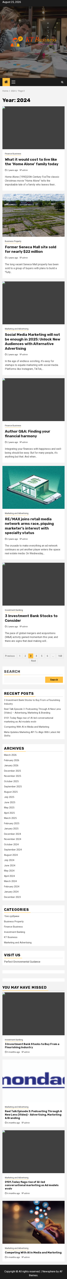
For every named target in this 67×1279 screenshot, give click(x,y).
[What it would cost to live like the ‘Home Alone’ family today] (33, 127)
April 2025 (9, 812)
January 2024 (11, 891)
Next (33, 660)
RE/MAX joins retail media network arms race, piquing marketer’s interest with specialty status (29, 526)
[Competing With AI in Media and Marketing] (33, 1222)
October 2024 (11, 844)
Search (12, 671)
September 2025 (13, 786)
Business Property (13, 241)
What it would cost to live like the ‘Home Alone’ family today (31, 161)
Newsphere (48, 1271)
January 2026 (11, 765)
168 (60, 656)
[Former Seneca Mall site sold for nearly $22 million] (33, 215)
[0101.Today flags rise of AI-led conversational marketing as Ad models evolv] (33, 1151)
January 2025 (11, 828)
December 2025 (12, 770)
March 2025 (10, 818)
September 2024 (13, 849)
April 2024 (9, 876)
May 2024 (9, 870)
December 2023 (12, 897)
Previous (10, 656)
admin (25, 170)
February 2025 (11, 823)
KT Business (10, 937)
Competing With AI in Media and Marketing (26, 726)
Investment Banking (14, 610)
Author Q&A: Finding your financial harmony (27, 433)
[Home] (6, 82)
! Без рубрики (11, 916)
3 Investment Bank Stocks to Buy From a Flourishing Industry (32, 1046)
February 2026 (11, 760)
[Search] (62, 82)
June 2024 (9, 865)
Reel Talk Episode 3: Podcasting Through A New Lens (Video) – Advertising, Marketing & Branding (33, 1115)
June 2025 (9, 802)
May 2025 (9, 807)
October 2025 (11, 781)
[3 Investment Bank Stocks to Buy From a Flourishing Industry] (33, 1013)
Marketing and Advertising (16, 329)
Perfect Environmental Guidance (22, 961)
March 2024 (10, 881)
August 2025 (11, 791)
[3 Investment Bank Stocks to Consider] (33, 584)
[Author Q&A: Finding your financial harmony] (33, 399)
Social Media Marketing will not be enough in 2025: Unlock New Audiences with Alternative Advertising (32, 341)
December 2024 (12, 833)
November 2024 (12, 839)
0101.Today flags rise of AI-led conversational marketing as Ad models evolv (32, 1185)
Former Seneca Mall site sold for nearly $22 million (30, 249)
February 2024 (11, 886)
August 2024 (11, 855)
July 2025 (9, 797)
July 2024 (9, 860)
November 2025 (12, 776)
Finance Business (13, 154)
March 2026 (10, 755)
